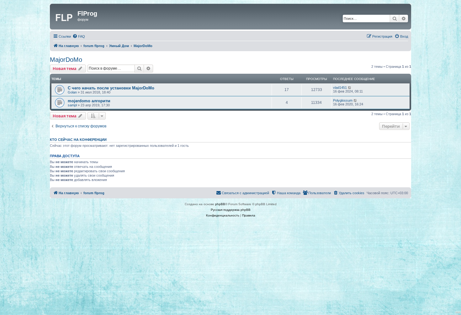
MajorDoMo (66, 59)
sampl (72, 105)
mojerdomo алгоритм (89, 101)
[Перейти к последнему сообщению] (350, 87)
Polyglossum (342, 100)
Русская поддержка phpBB (231, 209)
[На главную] (64, 16)
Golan (72, 92)
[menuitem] (78, 36)
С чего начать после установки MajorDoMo (111, 88)
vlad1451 (340, 87)
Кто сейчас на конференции (78, 139)
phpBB (220, 204)
